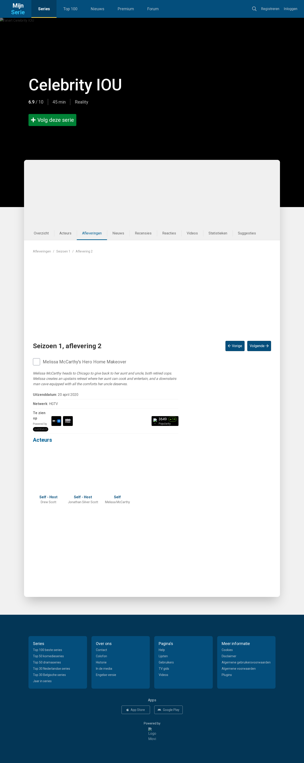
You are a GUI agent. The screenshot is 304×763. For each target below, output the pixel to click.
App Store (138, 710)
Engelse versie (106, 675)
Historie (101, 662)
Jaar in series (42, 681)
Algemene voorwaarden (239, 668)
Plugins (227, 675)
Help (162, 650)
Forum (153, 8)
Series (44, 8)
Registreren (270, 9)
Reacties (169, 233)
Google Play (171, 710)
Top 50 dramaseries (47, 662)
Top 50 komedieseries (48, 656)
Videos (192, 233)
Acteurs (65, 233)
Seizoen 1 (63, 251)
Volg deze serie (55, 120)
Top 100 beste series (47, 650)
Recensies (143, 233)
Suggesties (247, 233)
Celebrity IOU (75, 84)
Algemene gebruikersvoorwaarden (246, 662)
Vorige (236, 346)
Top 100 (70, 8)
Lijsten (163, 656)
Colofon (101, 656)
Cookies (227, 650)
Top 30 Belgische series (49, 675)
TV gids (164, 668)
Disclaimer (229, 656)
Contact (101, 650)
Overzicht (41, 233)
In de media (104, 668)
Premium (126, 8)
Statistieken (218, 233)
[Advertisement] (152, 193)
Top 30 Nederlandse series (51, 668)
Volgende (257, 346)
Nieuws (97, 8)
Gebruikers (166, 662)
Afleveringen (92, 233)
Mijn (18, 9)
